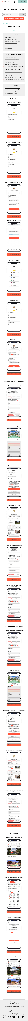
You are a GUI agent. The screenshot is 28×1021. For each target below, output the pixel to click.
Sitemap (22, 1014)
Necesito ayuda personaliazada (14, 18)
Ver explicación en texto (14, 136)
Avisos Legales (15, 1014)
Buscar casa (23, 1)
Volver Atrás (6, 23)
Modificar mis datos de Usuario (12, 41)
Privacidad (7, 1014)
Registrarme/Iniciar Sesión (11, 37)
